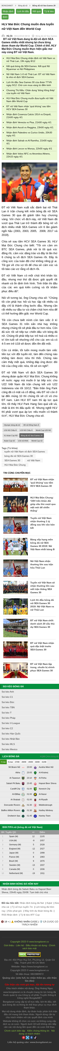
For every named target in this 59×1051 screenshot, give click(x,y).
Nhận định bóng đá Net (32, 903)
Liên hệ (20, 945)
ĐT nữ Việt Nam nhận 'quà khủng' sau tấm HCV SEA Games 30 (42, 482)
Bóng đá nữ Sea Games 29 (31, 435)
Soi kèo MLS (8, 744)
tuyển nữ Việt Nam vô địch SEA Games (24, 451)
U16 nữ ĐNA (23, 441)
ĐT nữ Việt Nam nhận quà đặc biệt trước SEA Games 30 (42, 646)
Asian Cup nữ (9, 441)
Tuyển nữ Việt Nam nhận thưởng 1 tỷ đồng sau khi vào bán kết (42, 523)
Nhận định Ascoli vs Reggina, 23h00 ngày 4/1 (29, 127)
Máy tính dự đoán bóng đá (38, 910)
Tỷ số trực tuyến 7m (22, 907)
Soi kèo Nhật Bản (11, 739)
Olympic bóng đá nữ (12, 425)
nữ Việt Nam (33, 460)
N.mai (10, 762)
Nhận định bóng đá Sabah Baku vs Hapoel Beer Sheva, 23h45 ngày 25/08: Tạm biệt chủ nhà (26, 891)
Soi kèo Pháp (8, 718)
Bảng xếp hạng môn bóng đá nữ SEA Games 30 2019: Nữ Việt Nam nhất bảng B (42, 544)
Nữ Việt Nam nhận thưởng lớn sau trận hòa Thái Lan (41, 564)
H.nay (3, 762)
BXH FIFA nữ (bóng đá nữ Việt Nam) (22, 827)
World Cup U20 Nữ (43, 430)
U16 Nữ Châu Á (10, 430)
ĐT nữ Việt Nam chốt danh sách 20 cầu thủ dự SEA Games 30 (42, 623)
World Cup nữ (36, 441)
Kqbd (49, 903)
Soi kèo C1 (7, 697)
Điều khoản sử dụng (36, 945)
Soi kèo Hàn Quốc (11, 733)
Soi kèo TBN (8, 707)
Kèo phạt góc (15, 910)
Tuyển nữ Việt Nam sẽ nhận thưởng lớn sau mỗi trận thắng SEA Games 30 (42, 587)
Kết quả (37, 11)
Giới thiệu (9, 945)
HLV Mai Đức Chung (15, 465)
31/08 (44, 762)
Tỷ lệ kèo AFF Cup (30, 914)
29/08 (30, 762)
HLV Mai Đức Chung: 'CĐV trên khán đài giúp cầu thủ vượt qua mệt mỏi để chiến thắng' (43, 504)
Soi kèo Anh (8, 691)
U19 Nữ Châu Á (26, 430)
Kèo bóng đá (53, 756)
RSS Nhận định (10, 914)
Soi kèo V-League (11, 723)
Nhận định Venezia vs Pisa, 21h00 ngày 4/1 (28, 122)
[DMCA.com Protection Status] (30, 956)
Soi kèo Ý (6, 712)
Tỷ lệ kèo (49, 11)
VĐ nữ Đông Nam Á (31, 425)
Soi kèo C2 (7, 728)
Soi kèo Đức (8, 702)
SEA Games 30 (12, 460)
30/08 (37, 762)
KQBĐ (43, 756)
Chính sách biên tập (14, 1030)
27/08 (17, 762)
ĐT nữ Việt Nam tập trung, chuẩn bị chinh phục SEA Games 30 (42, 667)
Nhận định (8, 11)
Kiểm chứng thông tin (38, 1030)
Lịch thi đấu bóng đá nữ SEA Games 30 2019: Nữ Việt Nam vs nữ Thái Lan (42, 605)
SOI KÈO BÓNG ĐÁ (13, 686)
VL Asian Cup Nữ (11, 435)
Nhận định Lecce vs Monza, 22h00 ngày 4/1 (29, 148)
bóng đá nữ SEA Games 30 (18, 456)
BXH (5, 17)
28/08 (24, 762)
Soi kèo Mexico (9, 749)
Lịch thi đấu (23, 11)
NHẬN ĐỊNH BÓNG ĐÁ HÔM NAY (20, 883)
